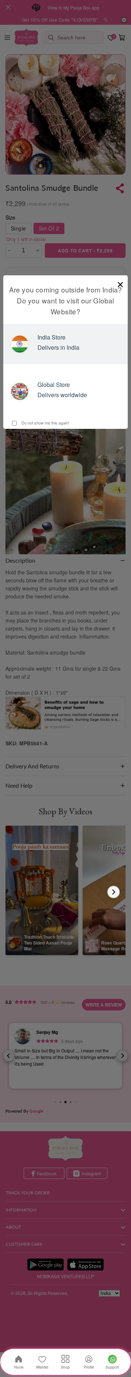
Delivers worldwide (62, 395)
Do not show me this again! (44, 423)
